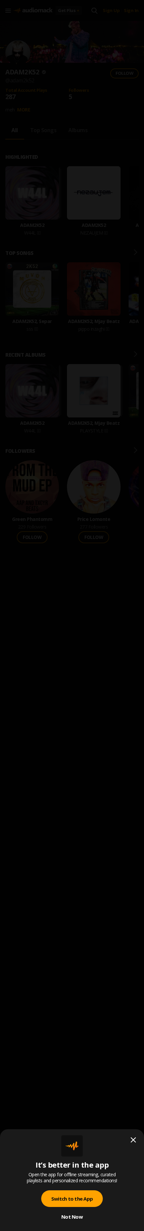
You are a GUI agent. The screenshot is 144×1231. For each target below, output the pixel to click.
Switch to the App (72, 1198)
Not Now (72, 1216)
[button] (72, 615)
